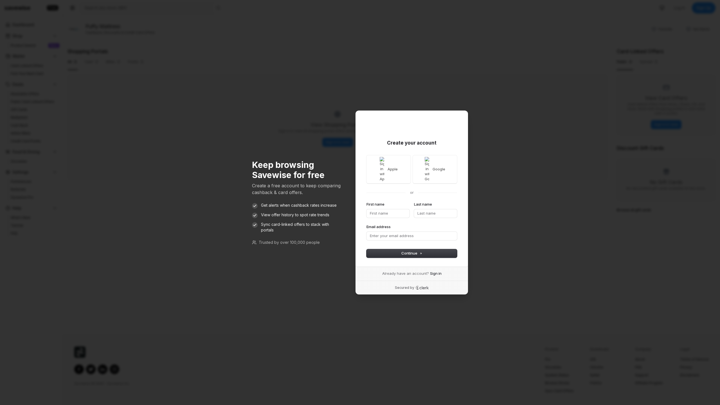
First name (375, 204)
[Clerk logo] (422, 288)
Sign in (436, 273)
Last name (423, 204)
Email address (378, 226)
